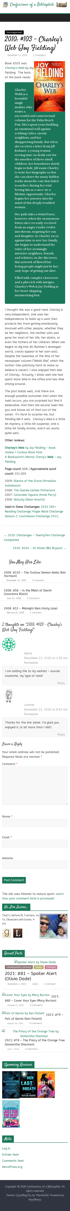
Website (7, 858)
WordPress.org (12, 1167)
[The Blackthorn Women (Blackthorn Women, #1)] (11, 1073)
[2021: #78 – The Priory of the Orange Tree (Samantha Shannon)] (34, 1031)
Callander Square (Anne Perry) (35, 495)
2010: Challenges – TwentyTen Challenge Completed (34, 537)
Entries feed (10, 1154)
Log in (6, 1148)
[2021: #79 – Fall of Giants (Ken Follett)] (23, 1013)
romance (50, 967)
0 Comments (36, 1005)
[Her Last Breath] (28, 1073)
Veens (28, 653)
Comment (9, 764)
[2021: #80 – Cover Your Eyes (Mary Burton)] (26, 995)
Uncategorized (14, 32)
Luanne (29, 704)
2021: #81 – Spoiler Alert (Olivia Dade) (31, 976)
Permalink (31, 662)
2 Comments (39, 55)
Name (7, 816)
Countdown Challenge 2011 (38, 516)
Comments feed (13, 1160)
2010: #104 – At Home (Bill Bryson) (39, 548)
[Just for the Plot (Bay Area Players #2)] (11, 1102)
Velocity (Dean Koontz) (29, 499)
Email (7, 837)
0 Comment (37, 580)
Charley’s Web (14, 68)
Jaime (35, 984)
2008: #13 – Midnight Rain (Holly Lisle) (30, 608)
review (39, 967)
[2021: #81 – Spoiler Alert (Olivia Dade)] (35, 962)
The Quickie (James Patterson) (34, 490)
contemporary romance (19, 967)
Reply (61, 683)
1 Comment (35, 612)
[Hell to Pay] (46, 1073)
